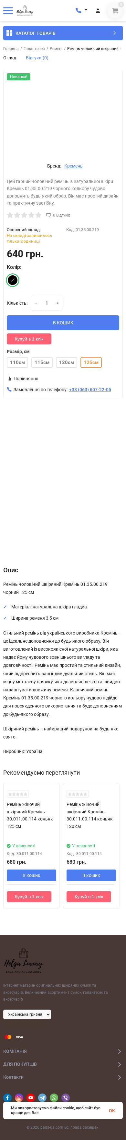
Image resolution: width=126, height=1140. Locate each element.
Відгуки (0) (37, 58)
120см (66, 362)
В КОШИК (63, 322)
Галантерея (34, 49)
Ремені (56, 49)
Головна (11, 49)
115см (42, 362)
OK (112, 1110)
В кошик (31, 875)
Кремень (73, 166)
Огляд (9, 58)
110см (17, 362)
